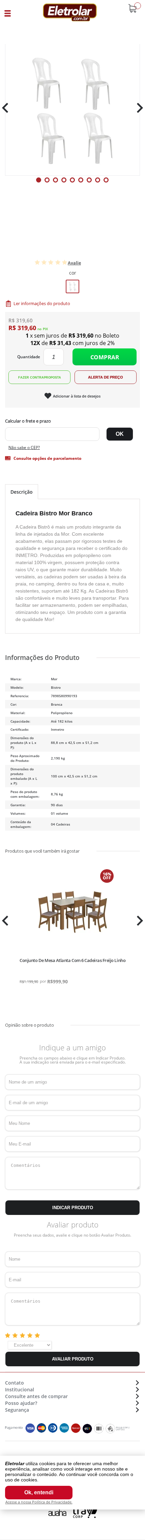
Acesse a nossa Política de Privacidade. (38, 1501)
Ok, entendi (38, 1492)
